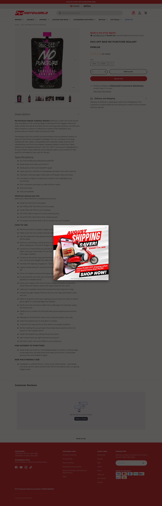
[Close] (106, 227)
